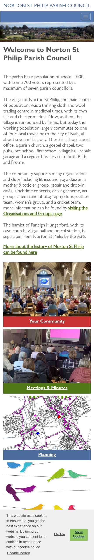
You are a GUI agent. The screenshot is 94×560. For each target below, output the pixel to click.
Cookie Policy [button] (18, 553)
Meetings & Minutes (47, 388)
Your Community (47, 321)
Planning (47, 455)
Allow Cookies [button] (79, 535)
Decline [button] (59, 534)
